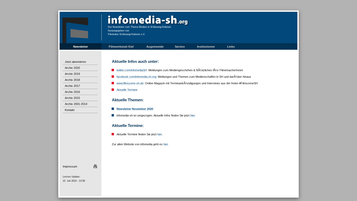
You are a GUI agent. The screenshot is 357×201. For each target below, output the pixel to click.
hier (192, 115)
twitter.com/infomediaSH (132, 70)
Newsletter (80, 46)
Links (231, 46)
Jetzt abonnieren (75, 61)
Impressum (70, 166)
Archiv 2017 (72, 85)
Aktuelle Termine (127, 89)
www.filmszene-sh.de (130, 83)
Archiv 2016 (72, 91)
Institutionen (206, 46)
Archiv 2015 (72, 97)
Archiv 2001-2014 (76, 103)
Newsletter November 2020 (135, 108)
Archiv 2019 (72, 73)
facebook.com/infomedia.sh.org (136, 76)
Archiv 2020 (72, 67)
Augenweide (155, 46)
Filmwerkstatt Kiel (121, 46)
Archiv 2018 (72, 79)
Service (180, 46)
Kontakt (69, 109)
